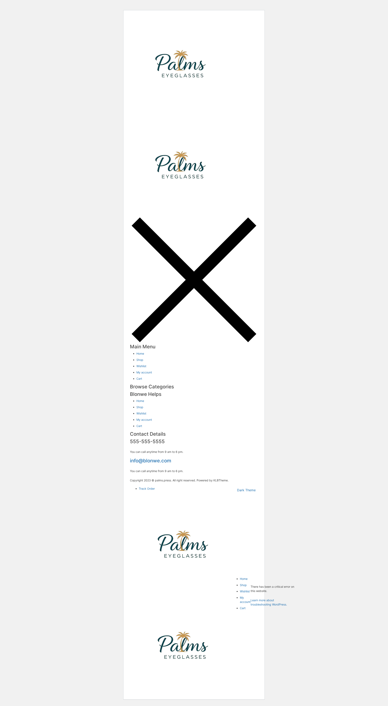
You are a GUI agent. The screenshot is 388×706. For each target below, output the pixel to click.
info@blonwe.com (150, 461)
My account (144, 372)
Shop (139, 359)
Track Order (147, 488)
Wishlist (141, 366)
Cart (139, 378)
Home (140, 353)
